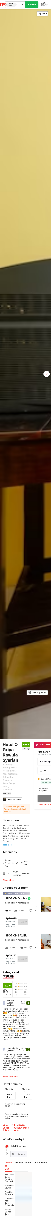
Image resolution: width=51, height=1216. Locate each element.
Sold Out (22, 959)
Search (32, 4)
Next (46, 374)
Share (44, 13)
